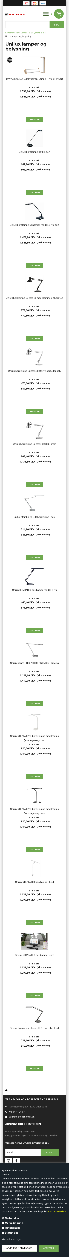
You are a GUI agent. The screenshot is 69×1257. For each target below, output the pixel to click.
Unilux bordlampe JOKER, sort (34, 151)
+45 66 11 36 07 (17, 1111)
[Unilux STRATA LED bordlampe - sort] (34, 941)
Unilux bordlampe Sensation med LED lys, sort (34, 224)
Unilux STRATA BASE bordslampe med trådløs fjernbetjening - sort (34, 811)
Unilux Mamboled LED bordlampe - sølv (34, 516)
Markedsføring (14, 1222)
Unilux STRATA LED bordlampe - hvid (34, 882)
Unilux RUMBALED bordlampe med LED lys (34, 589)
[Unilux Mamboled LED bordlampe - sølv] (34, 503)
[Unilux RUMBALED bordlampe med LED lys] (34, 576)
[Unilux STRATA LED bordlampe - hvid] (34, 868)
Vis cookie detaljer (11, 1239)
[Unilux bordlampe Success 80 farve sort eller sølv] (34, 357)
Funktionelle (12, 1227)
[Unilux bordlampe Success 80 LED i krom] (34, 430)
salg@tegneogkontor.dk (21, 1116)
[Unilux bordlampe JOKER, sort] (34, 138)
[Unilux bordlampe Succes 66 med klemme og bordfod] (34, 284)
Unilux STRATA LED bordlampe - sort (34, 955)
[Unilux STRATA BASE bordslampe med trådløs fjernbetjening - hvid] (34, 722)
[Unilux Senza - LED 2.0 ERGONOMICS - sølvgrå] (34, 649)
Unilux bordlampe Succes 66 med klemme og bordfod (34, 297)
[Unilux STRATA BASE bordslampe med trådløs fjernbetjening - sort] (34, 795)
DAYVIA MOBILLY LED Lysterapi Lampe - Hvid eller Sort (34, 78)
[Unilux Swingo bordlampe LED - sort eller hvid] (34, 1014)
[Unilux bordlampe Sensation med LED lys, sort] (34, 211)
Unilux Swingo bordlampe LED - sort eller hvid (34, 1028)
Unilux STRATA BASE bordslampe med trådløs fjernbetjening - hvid (34, 738)
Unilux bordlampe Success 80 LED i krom (34, 443)
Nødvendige (12, 1218)
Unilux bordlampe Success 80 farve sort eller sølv (34, 370)
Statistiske (11, 1232)
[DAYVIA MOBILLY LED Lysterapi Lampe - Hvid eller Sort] (34, 65)
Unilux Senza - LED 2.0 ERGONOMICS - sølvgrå (34, 662)
